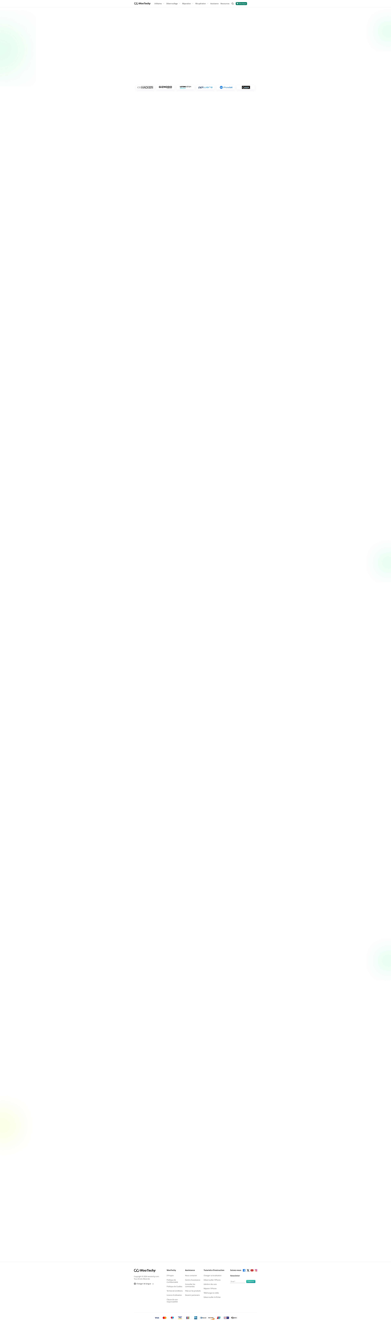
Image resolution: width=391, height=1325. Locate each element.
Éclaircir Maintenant (206, 301)
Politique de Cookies (174, 1286)
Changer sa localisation (212, 1275)
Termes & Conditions (175, 1291)
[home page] (142, 4)
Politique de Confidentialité (172, 1281)
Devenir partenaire (192, 1295)
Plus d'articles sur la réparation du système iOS (194, 1082)
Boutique (242, 3)
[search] (232, 3)
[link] (153, 1045)
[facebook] (244, 1270)
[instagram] (256, 1270)
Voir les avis (147, 73)
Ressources (225, 3)
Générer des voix (210, 1284)
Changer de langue (144, 1284)
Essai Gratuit (134, 66)
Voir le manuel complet (167, 932)
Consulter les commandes (190, 1285)
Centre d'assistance (192, 1280)
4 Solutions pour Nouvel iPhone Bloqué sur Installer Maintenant (153, 1060)
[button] (239, 999)
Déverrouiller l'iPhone (212, 1280)
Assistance (214, 3)
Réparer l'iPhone (210, 1288)
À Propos (170, 1275)
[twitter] (248, 1270)
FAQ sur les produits (193, 1291)
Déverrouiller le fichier (212, 1297)
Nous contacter (191, 1275)
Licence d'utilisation (174, 1295)
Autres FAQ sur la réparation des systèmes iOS (194, 1163)
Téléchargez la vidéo (211, 1293)
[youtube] (252, 1270)
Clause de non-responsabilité (172, 1300)
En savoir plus (139, 202)
